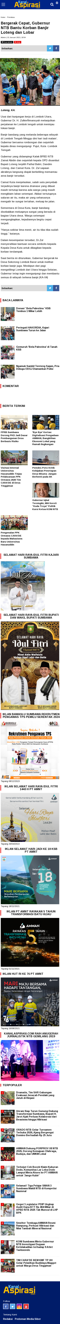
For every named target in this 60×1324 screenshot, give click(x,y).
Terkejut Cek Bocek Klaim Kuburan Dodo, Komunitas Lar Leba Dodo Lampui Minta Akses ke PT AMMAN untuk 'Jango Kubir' (37, 1171)
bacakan (8, 42)
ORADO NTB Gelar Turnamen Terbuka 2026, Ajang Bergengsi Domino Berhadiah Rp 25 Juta (35, 1132)
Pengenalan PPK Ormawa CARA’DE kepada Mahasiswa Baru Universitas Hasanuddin (11, 538)
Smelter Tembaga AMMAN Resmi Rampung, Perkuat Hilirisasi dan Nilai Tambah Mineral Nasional (35, 1226)
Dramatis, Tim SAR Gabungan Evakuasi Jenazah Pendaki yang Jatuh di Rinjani (35, 1095)
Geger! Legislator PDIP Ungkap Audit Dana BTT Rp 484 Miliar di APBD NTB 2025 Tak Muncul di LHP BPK (37, 1208)
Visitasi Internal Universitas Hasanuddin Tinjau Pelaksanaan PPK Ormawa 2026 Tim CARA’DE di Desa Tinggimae (11, 476)
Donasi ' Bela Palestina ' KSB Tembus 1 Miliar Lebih (33, 309)
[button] (56, 1)
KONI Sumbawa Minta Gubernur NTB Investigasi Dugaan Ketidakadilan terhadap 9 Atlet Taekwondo (35, 1245)
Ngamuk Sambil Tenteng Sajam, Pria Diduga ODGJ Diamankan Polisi (37, 367)
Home (3, 17)
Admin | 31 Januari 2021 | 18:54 (13, 37)
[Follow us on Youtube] (26, 1306)
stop (18, 42)
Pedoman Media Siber (28, 1319)
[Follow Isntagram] (19, 1306)
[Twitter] (50, 48)
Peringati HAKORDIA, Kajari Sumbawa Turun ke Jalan (32, 329)
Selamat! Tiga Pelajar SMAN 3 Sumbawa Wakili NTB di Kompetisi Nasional (36, 1188)
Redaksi (8, 1319)
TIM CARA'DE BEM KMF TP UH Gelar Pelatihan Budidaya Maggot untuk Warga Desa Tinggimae (36, 1263)
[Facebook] (56, 48)
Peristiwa (11, 17)
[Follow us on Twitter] (12, 1306)
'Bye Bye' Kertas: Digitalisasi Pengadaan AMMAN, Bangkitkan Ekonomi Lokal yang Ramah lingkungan (45, 438)
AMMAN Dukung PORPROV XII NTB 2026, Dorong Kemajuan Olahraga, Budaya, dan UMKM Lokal (37, 1151)
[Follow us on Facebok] (5, 1306)
